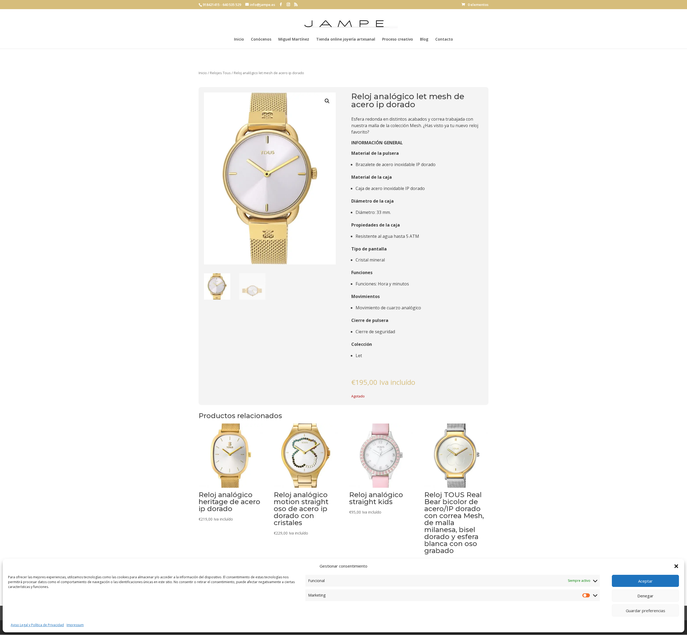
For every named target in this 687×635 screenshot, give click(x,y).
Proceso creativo (397, 39)
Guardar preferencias (645, 610)
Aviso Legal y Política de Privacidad (37, 625)
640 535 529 (231, 4)
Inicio (239, 39)
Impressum (75, 625)
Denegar (645, 595)
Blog (424, 39)
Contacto (444, 39)
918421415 (211, 4)
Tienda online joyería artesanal (345, 39)
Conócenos (261, 39)
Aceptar (645, 581)
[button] (676, 566)
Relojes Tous (220, 72)
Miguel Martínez (293, 39)
